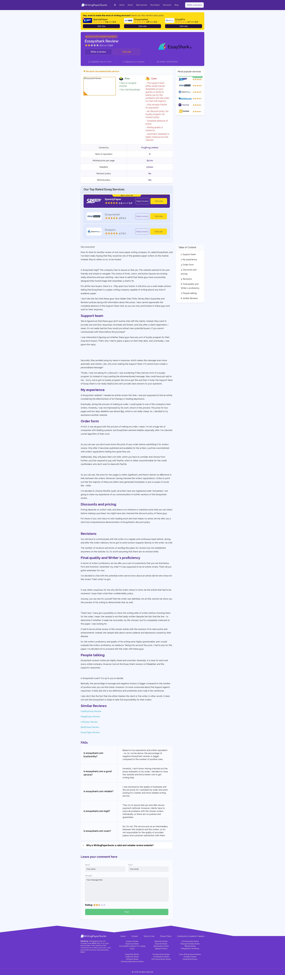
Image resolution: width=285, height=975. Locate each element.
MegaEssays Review (90, 716)
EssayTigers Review (90, 732)
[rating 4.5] (103, 905)
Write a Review (194, 5)
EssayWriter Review (132, 954)
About (130, 5)
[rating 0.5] (94, 905)
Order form (188, 264)
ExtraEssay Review (132, 957)
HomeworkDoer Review (161, 954)
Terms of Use (149, 936)
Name (87, 865)
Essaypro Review (132, 941)
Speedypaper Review (161, 946)
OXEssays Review (132, 959)
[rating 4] (102, 905)
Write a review (98, 51)
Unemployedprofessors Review (132, 961)
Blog (176, 5)
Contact (134, 936)
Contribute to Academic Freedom (191, 936)
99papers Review (161, 948)
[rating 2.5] (98, 905)
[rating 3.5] (101, 905)
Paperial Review (190, 946)
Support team (189, 254)
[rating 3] (99, 905)
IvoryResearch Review (161, 957)
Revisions (187, 279)
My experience (190, 259)
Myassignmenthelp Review (190, 944)
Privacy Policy (165, 936)
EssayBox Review (190, 957)
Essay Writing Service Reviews (190, 954)
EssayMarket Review (190, 959)
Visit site (101, 26)
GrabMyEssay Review (91, 711)
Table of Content (187, 247)
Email (130, 865)
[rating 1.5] (96, 905)
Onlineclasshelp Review (190, 941)
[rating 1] (94, 905)
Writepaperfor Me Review (190, 948)
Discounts (167, 5)
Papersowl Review (132, 944)
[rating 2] (97, 905)
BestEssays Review (90, 727)
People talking (190, 293)
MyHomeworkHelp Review (161, 959)
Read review (142, 201)
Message (88, 875)
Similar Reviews (190, 298)
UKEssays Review (89, 722)
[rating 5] (104, 905)
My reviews (155, 5)
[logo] (94, 5)
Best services (141, 5)
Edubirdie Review (161, 944)
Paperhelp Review (161, 941)
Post (127, 912)
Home (121, 5)
